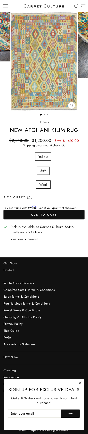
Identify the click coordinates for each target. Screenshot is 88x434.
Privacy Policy (13, 324)
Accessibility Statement (19, 344)
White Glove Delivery (18, 283)
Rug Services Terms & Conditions (26, 303)
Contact (8, 270)
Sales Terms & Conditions (21, 296)
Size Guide (11, 330)
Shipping (29, 145)
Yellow (43, 156)
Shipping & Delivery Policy (22, 317)
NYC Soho (10, 357)
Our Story (10, 263)
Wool (43, 184)
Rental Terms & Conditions (21, 310)
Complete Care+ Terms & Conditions (29, 290)
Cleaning (9, 370)
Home (42, 122)
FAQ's (7, 337)
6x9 (43, 170)
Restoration (11, 377)
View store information (24, 239)
